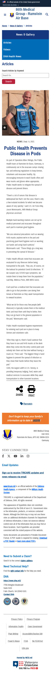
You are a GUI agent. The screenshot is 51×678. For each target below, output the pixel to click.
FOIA (26, 641)
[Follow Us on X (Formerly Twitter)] (8, 456)
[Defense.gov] (7, 601)
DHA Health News (12, 56)
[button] (11, 5)
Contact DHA (9, 594)
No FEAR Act (37, 641)
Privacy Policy (17, 619)
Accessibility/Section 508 (32, 633)
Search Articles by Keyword (13, 70)
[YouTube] (15, 456)
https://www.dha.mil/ (12, 580)
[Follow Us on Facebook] (3, 456)
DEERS (36, 420)
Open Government (35, 626)
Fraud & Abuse (14, 641)
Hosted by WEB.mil (24, 657)
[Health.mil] (16, 601)
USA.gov (25, 648)
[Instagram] (28, 456)
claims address (27, 560)
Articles (7, 42)
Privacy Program (33, 619)
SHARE (19, 394)
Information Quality (16, 626)
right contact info (17, 571)
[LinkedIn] (22, 456)
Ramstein (27, 403)
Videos (6, 49)
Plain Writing (13, 633)
